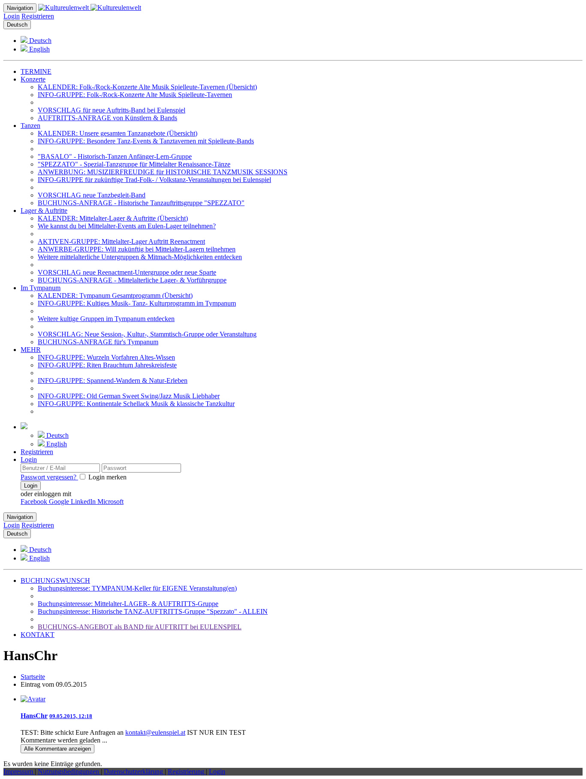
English (38, 49)
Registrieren (37, 16)
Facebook (35, 501)
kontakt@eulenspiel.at (155, 732)
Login (11, 16)
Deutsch (17, 24)
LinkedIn (84, 501)
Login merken (107, 477)
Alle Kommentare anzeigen (57, 749)
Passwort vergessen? (49, 477)
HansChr (34, 715)
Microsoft (110, 501)
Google (60, 501)
